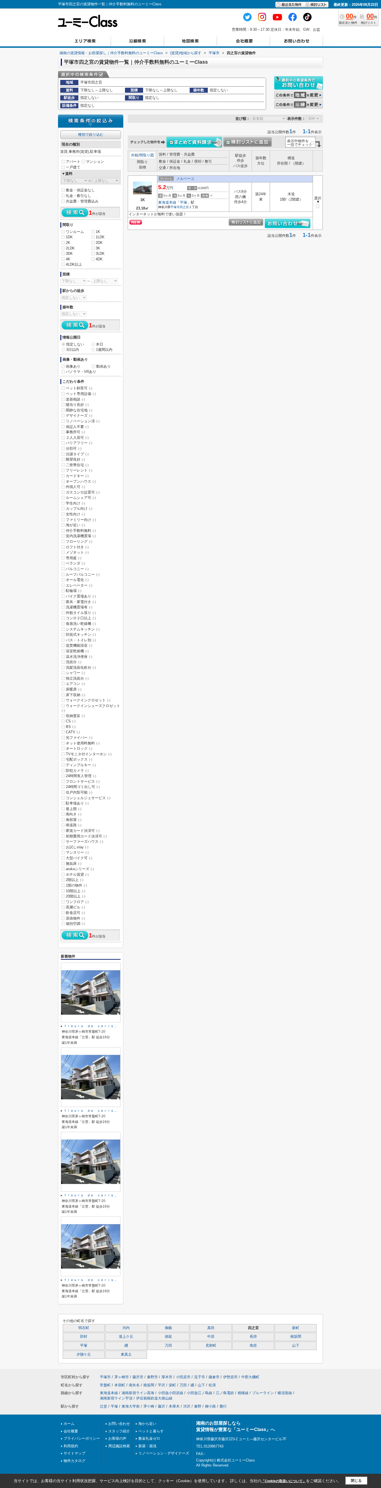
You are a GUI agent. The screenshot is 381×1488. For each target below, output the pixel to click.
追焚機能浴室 (79, 645)
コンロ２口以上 (81, 618)
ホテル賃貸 (77, 874)
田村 (83, 1337)
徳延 (168, 1337)
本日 (99, 344)
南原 (253, 1345)
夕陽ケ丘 (83, 1354)
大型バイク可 (79, 858)
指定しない (75, 344)
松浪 (212, 1385)
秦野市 (152, 1377)
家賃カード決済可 (83, 830)
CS (71, 721)
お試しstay (77, 847)
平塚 (183, 202)
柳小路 (210, 1406)
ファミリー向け (81, 520)
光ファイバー (79, 737)
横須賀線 (285, 1393)
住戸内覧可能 (79, 792)
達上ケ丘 (126, 1337)
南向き (73, 814)
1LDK (100, 237)
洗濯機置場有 (79, 607)
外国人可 (75, 487)
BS (71, 727)
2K (68, 243)
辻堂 (103, 1406)
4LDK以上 (74, 264)
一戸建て (73, 167)
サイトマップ (74, 1453)
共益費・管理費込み (82, 201)
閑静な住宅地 (79, 410)
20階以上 (75, 896)
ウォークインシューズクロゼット (91, 708)
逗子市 (199, 1377)
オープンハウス (81, 481)
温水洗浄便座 (79, 656)
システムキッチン (83, 629)
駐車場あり (77, 803)
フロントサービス (83, 781)
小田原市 (183, 1377)
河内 (126, 1328)
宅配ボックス (79, 759)
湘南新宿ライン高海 (138, 1393)
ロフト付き (77, 547)
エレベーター (79, 585)
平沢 (161, 1385)
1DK (69, 237)
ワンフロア (77, 902)
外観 (134, 155)
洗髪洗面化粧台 (81, 667)
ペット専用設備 (81, 394)
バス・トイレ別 (81, 640)
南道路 (73, 825)
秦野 (197, 1406)
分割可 (73, 448)
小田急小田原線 (170, 1393)
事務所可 (75, 432)
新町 (295, 1328)
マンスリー (77, 852)
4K (68, 259)
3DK (69, 253)
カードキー (77, 476)
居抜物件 (75, 918)
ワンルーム (75, 232)
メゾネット (77, 552)
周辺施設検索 (119, 1446)
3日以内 (72, 349)
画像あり (73, 366)
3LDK (100, 253)
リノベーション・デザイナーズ (163, 1453)
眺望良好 (75, 459)
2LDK (70, 248)
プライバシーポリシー (82, 1438)
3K (98, 248)
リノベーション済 (83, 421)
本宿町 (119, 1385)
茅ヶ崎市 (121, 1377)
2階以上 (74, 880)
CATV (73, 732)
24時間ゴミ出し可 (83, 787)
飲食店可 (75, 913)
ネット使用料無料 (83, 743)
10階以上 (75, 891)
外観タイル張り (81, 613)
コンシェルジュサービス (88, 798)
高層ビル (75, 907)
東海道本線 (167, 202)
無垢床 (73, 863)
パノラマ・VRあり (81, 372)
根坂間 (295, 1337)
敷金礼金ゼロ (149, 1438)
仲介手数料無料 (81, 530)
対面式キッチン (81, 634)
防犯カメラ (77, 770)
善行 (223, 1406)
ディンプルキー (81, 765)
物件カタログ (74, 1461)
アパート (73, 161)
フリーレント (79, 470)
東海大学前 (131, 1406)
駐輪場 (73, 591)
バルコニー (77, 569)
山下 (295, 1345)
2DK (99, 243)
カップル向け (79, 508)
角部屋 (73, 820)
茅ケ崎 (148, 1406)
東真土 (126, 1354)
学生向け (75, 503)
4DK (99, 259)
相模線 (243, 1393)
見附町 (211, 1345)
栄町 (172, 1385)
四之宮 (184, 207)
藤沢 (161, 1406)
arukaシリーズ (80, 869)
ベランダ (75, 563)
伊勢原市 (230, 1377)
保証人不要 (77, 427)
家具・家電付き (81, 602)
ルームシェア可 (81, 498)
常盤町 (105, 1385)
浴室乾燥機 (77, 651)
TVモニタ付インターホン (89, 754)
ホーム (69, 1424)
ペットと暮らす (151, 1431)
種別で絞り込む (90, 134)
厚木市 (166, 1377)
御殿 (168, 1328)
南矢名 (134, 1385)
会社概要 (71, 1431)
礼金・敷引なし (78, 196)
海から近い (147, 1424)
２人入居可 (77, 437)
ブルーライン (263, 1393)
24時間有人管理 (81, 776)
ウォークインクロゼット (88, 700)
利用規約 (71, 1446)
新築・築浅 (147, 1446)
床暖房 (73, 689)
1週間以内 (104, 349)
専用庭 (73, 558)
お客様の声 (117, 1438)
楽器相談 (75, 399)
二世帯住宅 (77, 465)
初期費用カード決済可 (86, 836)
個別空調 (75, 924)
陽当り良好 (77, 405)
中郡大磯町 (250, 1377)
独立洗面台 (77, 678)
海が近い (75, 525)
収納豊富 (75, 716)
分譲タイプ (77, 454)
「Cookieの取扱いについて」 (283, 1481)
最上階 (73, 809)
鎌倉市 (214, 1377)
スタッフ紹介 (119, 1431)
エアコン (75, 684)
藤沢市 (137, 1377)
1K (98, 232)
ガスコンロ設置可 (83, 492)
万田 (168, 1345)
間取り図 (146, 155)
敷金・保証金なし (80, 190)
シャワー (75, 673)
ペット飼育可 (79, 388)
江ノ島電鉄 (225, 1393)
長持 (253, 1337)
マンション (95, 161)
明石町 (83, 1328)
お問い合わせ (119, 1424)
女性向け (75, 514)
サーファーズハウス (84, 841)
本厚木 (174, 1406)
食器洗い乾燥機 (81, 624)
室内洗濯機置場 (81, 536)
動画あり (103, 366)
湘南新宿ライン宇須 (116, 1398)
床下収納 (75, 695)
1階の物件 (76, 885)
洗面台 (73, 662)
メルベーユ (185, 179)
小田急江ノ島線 (199, 1393)
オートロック (79, 748)
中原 (210, 1337)
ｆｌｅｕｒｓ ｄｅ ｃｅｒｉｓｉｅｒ (94, 1026)
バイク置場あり (81, 596)
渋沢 (187, 1406)
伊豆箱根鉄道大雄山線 (154, 1398)
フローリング (79, 541)
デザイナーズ (79, 415)
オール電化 (77, 580)
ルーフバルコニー (83, 574)
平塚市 (175, 207)
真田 (210, 1328)
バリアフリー (79, 443)
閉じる (356, 1481)
